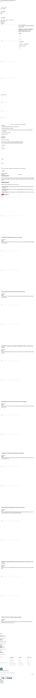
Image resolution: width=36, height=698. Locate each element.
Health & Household (12, 663)
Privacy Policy (20, 663)
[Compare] (2, 236)
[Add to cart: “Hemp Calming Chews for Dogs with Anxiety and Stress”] (2, 301)
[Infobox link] (17, 636)
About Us (19, 660)
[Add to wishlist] (2, 245)
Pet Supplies (23, 24)
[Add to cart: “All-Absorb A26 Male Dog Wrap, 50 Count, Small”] (2, 247)
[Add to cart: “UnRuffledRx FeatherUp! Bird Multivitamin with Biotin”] (2, 463)
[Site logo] (6, 3)
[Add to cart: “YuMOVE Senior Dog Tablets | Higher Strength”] (2, 627)
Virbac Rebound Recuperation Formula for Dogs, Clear (12, 507)
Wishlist (28, 663)
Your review (3, 148)
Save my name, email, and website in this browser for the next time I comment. (13, 168)
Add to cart (21, 41)
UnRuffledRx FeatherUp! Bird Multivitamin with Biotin (12, 453)
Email (2, 163)
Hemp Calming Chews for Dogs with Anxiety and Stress (13, 291)
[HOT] (10, 205)
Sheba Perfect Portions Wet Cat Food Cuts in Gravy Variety (14, 401)
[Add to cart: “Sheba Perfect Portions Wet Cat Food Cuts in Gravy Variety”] (2, 411)
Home (20, 24)
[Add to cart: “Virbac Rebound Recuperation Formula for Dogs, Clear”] (2, 517)
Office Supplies (12, 660)
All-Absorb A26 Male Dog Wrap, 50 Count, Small (11, 237)
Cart (27, 660)
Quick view (2, 249)
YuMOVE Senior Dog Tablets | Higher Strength (11, 617)
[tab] (12, 124)
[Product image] (10, 224)
